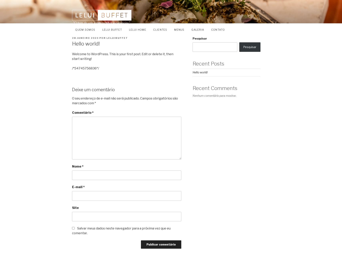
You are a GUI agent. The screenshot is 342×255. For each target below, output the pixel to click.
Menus (179, 29)
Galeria (197, 29)
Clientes (160, 29)
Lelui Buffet (112, 29)
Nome (78, 166)
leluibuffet (117, 38)
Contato (218, 29)
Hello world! (200, 72)
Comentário (83, 113)
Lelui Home (137, 29)
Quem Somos (85, 29)
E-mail (78, 187)
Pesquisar (200, 38)
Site (75, 208)
